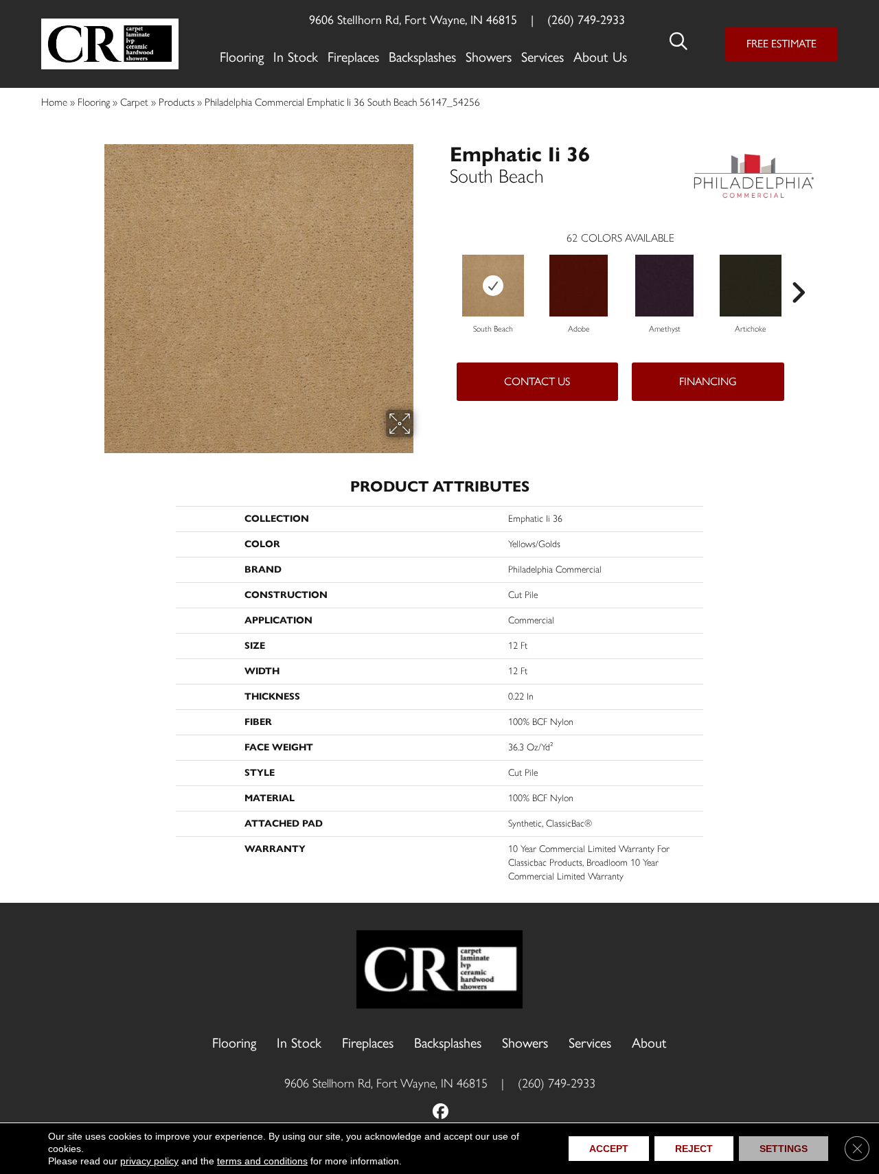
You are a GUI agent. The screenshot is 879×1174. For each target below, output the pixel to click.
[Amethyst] (664, 285)
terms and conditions (262, 1160)
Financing (708, 381)
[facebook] (441, 1112)
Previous (443, 272)
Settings (784, 1148)
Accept (608, 1148)
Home (54, 101)
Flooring (94, 101)
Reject (694, 1148)
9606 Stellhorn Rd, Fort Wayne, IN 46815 (413, 19)
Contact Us (537, 381)
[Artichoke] (750, 285)
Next (798, 272)
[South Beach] (493, 285)
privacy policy (149, 1160)
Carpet (134, 101)
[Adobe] (578, 285)
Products (176, 101)
